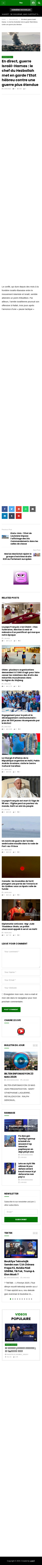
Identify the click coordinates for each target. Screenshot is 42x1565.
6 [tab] (22, 1299)
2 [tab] (12, 1299)
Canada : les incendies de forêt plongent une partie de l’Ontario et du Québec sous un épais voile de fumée (20, 885)
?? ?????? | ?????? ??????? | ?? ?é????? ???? (20, 1350)
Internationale (13, 19)
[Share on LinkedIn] (5, 516)
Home (4, 19)
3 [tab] (15, 1299)
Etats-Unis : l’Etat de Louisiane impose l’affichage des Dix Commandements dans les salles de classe (24, 538)
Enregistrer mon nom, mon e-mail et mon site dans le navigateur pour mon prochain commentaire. (19, 998)
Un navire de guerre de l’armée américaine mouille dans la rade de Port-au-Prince (20, 844)
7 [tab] (24, 1299)
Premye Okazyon (11, 1344)
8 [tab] (26, 1299)
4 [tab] (17, 1299)
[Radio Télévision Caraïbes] (21, 3)
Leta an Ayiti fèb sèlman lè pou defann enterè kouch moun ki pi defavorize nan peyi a (27, 1170)
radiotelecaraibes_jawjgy (17, 1354)
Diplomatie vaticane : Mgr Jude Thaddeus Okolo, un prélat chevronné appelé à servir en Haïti (19, 926)
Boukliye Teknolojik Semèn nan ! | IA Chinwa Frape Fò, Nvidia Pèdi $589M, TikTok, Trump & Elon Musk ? (19, 1268)
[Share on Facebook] (5, 509)
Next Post (36, 550)
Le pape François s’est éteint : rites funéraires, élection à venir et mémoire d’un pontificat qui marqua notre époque (21, 631)
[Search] (39, 3)
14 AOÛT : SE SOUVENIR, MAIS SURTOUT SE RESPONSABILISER (21, 14)
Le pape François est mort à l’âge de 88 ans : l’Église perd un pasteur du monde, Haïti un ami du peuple (20, 803)
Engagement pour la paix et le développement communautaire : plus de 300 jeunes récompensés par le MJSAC (21, 719)
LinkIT (32, 1561)
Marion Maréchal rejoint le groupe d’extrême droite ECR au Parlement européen (17, 556)
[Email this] (33, 509)
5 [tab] (19, 1299)
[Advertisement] (21, 190)
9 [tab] (29, 1299)
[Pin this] (19, 516)
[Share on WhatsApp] (26, 509)
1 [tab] (10, 1299)
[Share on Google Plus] (19, 509)
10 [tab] (31, 1299)
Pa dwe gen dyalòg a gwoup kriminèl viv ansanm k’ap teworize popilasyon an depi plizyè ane (26, 1144)
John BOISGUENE (12, 1080)
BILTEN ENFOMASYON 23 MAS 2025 (18, 1075)
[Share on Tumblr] (12, 516)
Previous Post (7, 529)
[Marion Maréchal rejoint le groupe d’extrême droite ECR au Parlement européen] (36, 556)
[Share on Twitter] (12, 509)
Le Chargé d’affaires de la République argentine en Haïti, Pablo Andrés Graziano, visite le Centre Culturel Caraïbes (21, 762)
